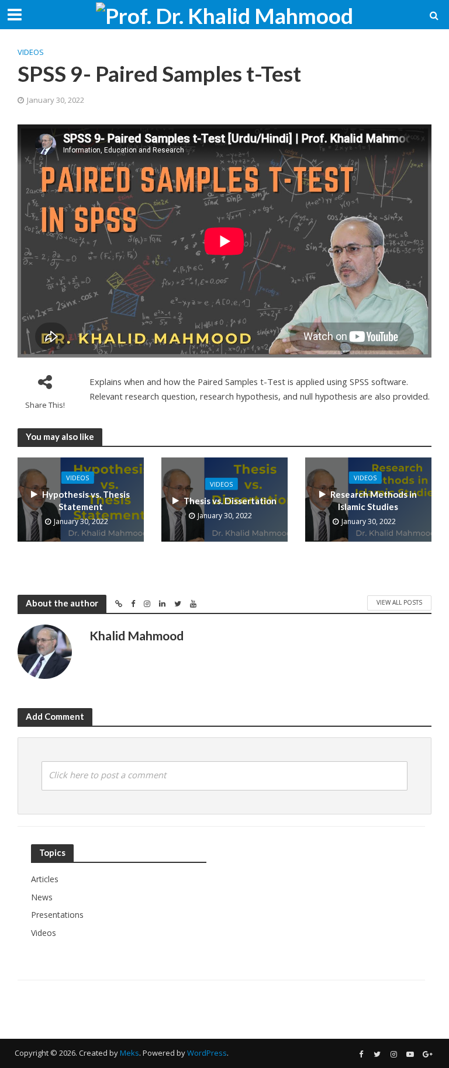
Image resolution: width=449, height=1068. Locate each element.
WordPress (207, 1053)
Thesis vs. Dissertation (230, 500)
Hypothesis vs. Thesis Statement (86, 500)
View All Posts (399, 602)
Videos (31, 52)
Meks (129, 1053)
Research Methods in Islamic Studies (373, 500)
